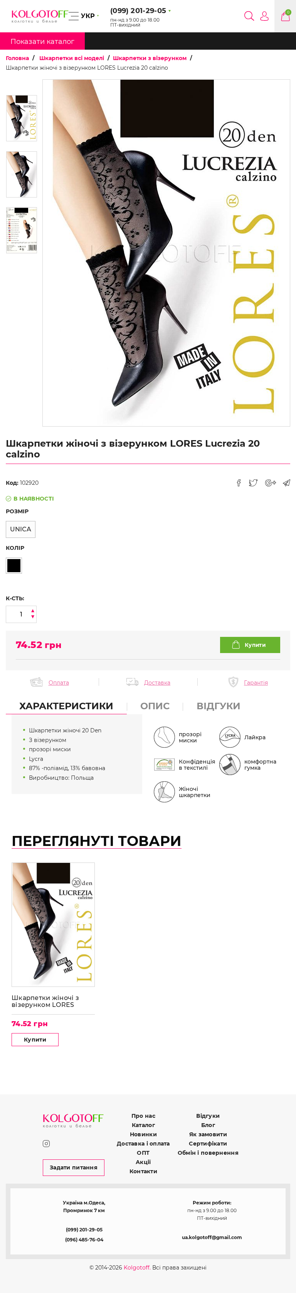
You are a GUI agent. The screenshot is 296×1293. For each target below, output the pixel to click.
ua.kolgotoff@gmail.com (212, 1237)
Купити (35, 1039)
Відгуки (208, 1115)
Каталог (143, 1125)
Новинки (143, 1134)
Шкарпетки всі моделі (71, 58)
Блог (208, 1125)
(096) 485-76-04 (84, 1240)
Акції (143, 1162)
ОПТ (143, 1152)
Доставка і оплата (143, 1143)
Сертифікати (208, 1143)
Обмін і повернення (208, 1152)
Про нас (143, 1115)
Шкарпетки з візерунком (150, 58)
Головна (17, 58)
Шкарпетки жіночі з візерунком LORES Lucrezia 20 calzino (45, 1001)
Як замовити (208, 1134)
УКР (88, 16)
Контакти (143, 1171)
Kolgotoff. (137, 1267)
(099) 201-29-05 (84, 1230)
